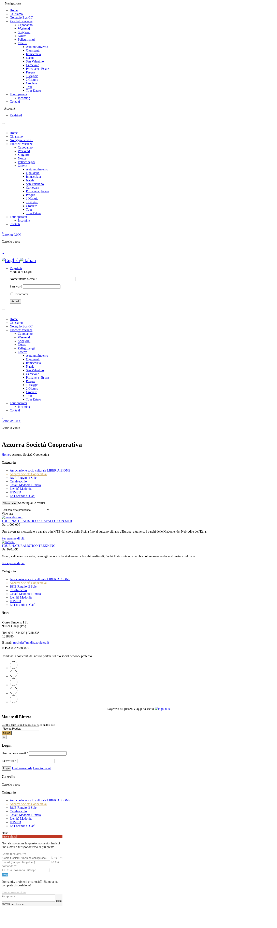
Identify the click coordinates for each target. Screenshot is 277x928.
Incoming (24, 98)
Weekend (24, 28)
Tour (29, 87)
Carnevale (32, 65)
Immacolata (33, 54)
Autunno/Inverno (37, 46)
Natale (30, 57)
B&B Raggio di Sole (23, 477)
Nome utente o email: (23, 279)
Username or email (15, 753)
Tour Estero (33, 90)
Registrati (16, 115)
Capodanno (25, 25)
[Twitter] (13, 668)
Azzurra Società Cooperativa (28, 474)
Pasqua (30, 72)
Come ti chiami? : (14, 854)
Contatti (15, 101)
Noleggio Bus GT (21, 17)
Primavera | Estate (37, 68)
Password (16, 286)
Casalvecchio (18, 481)
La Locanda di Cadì (22, 496)
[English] (11, 260)
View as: (7, 513)
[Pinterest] (13, 685)
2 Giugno (32, 79)
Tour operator (18, 94)
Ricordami (21, 294)
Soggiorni (24, 32)
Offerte (22, 43)
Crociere (31, 83)
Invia (5, 874)
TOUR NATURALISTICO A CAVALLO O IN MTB (37, 521)
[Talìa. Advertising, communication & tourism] (163, 709)
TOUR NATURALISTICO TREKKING (29, 545)
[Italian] (28, 260)
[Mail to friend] (13, 702)
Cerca (6, 732)
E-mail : (56, 857)
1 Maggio (32, 76)
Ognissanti (33, 50)
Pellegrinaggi (26, 39)
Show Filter (9, 503)
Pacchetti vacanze (21, 21)
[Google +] (13, 693)
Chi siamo (16, 14)
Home (14, 10)
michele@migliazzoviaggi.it (31, 642)
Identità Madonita (21, 488)
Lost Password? (22, 768)
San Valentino (35, 61)
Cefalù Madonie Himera (25, 485)
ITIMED (15, 492)
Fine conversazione (14, 892)
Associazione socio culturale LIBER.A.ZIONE (40, 470)
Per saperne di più (13, 538)
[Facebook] (13, 676)
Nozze (22, 36)
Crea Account (42, 768)
